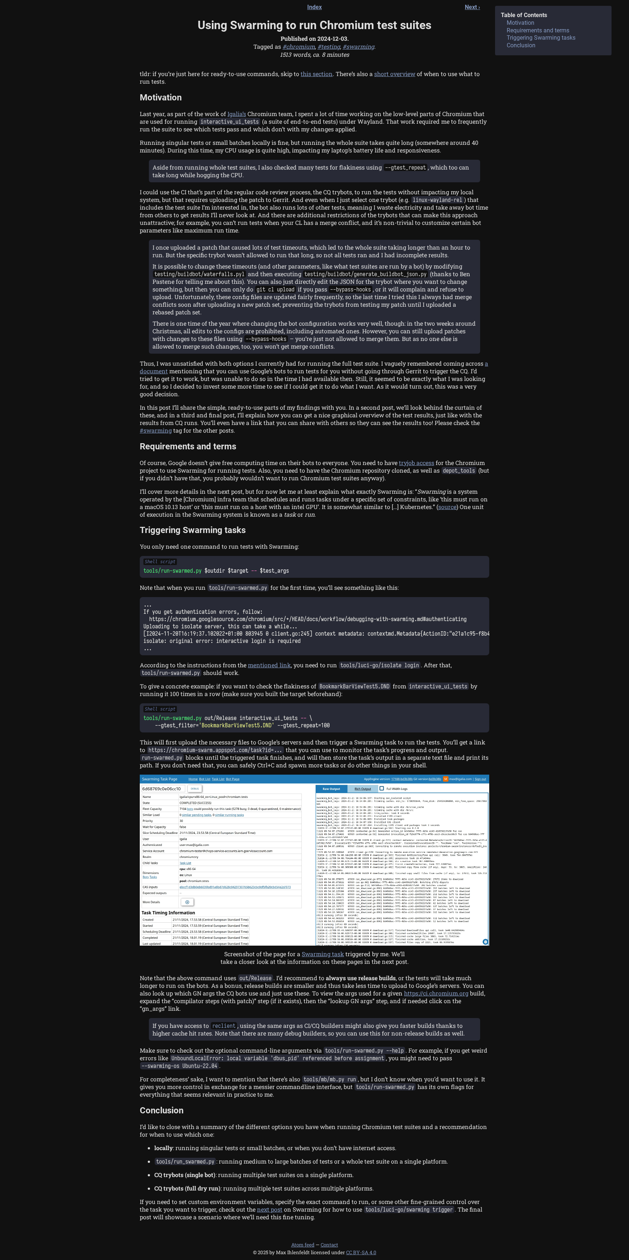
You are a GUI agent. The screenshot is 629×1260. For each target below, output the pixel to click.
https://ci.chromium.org (436, 993)
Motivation (161, 97)
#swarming (156, 430)
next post (269, 1209)
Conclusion (161, 1110)
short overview (394, 73)
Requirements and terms (188, 446)
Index (314, 7)
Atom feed (302, 1244)
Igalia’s (237, 114)
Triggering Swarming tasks (193, 530)
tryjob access (416, 462)
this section (317, 73)
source (447, 506)
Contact (329, 1244)
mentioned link (269, 665)
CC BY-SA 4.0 (361, 1252)
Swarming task (323, 954)
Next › (472, 7)
